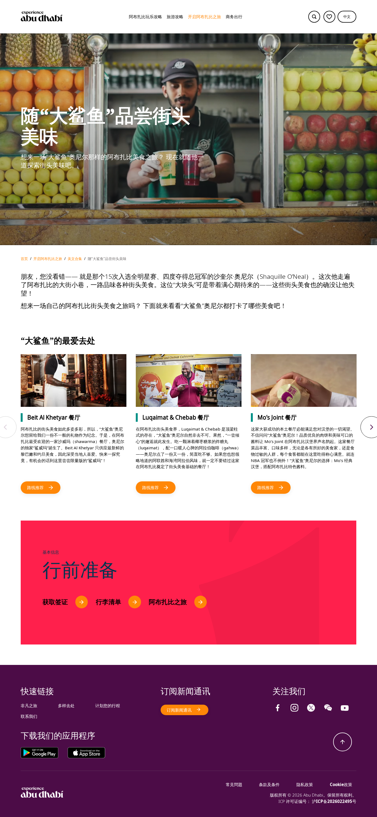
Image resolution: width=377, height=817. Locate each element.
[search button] (314, 17)
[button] (347, 17)
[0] (329, 17)
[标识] (42, 796)
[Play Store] (44, 752)
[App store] (86, 752)
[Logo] (42, 17)
